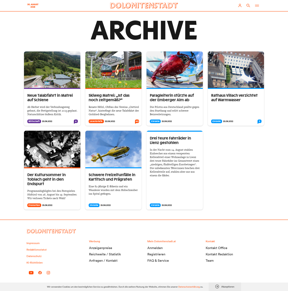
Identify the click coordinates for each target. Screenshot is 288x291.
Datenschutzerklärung (189, 286)
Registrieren (156, 254)
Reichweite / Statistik (105, 254)
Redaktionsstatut (36, 249)
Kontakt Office (216, 248)
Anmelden (155, 248)
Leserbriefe (96, 121)
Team (210, 261)
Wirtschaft (34, 121)
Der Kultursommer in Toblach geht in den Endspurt (46, 179)
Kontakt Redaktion (219, 254)
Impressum (33, 243)
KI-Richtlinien (34, 262)
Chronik (155, 121)
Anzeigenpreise (100, 248)
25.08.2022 (47, 121)
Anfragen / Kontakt (103, 261)
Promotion (34, 205)
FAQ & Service (158, 261)
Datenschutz (34, 256)
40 (137, 121)
